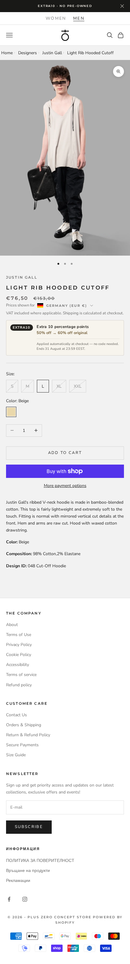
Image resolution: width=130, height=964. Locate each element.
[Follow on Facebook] (9, 899)
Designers (27, 53)
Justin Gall (52, 53)
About (12, 625)
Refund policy (19, 685)
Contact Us (16, 715)
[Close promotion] (122, 6)
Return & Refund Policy (28, 735)
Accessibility (17, 665)
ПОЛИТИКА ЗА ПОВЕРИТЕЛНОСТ (40, 860)
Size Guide (16, 755)
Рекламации (18, 880)
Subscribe (29, 827)
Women (56, 18)
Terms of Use (18, 635)
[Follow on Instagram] (25, 899)
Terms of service (21, 674)
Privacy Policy (19, 645)
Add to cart (65, 452)
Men (78, 18)
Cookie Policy (18, 655)
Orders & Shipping (23, 725)
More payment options (65, 486)
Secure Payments (22, 745)
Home (7, 53)
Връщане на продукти (28, 870)
